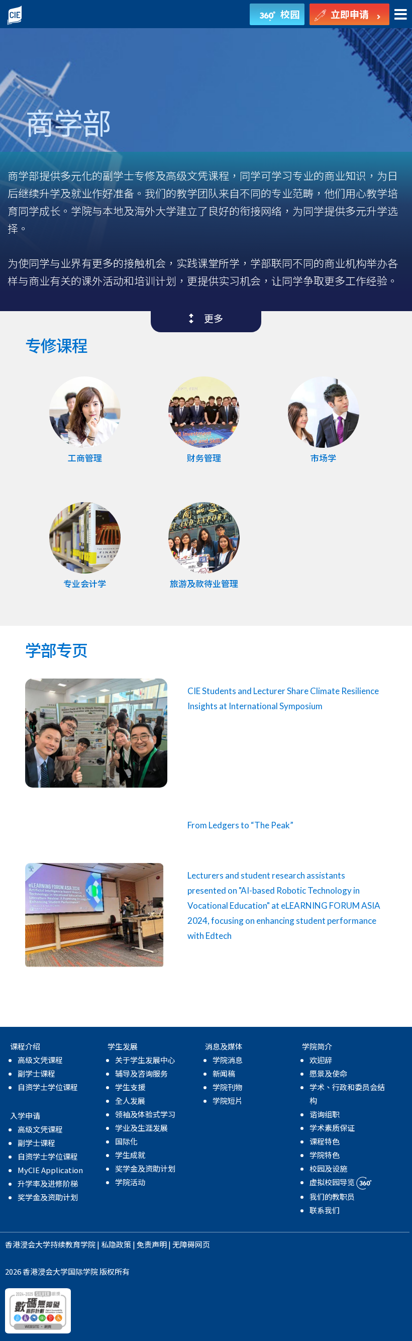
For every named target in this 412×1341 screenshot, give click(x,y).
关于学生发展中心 (145, 1060)
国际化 (126, 1141)
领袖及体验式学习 (145, 1114)
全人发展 (130, 1100)
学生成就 (130, 1155)
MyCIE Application (50, 1170)
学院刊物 (228, 1087)
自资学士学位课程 (48, 1087)
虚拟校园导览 (333, 1182)
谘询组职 (325, 1114)
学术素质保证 (332, 1127)
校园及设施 (328, 1168)
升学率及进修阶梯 (48, 1183)
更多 (208, 318)
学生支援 (130, 1087)
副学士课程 (36, 1073)
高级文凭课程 (40, 1060)
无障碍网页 (191, 1244)
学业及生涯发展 (141, 1127)
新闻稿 (224, 1073)
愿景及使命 (328, 1073)
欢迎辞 (321, 1060)
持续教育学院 (72, 1244)
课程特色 (325, 1141)
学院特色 (325, 1155)
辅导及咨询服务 (141, 1073)
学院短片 (228, 1100)
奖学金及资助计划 (48, 1197)
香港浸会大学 (27, 1244)
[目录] (400, 15)
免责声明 (152, 1244)
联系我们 (325, 1210)
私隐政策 (116, 1244)
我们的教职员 (332, 1196)
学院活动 (130, 1182)
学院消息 (228, 1060)
